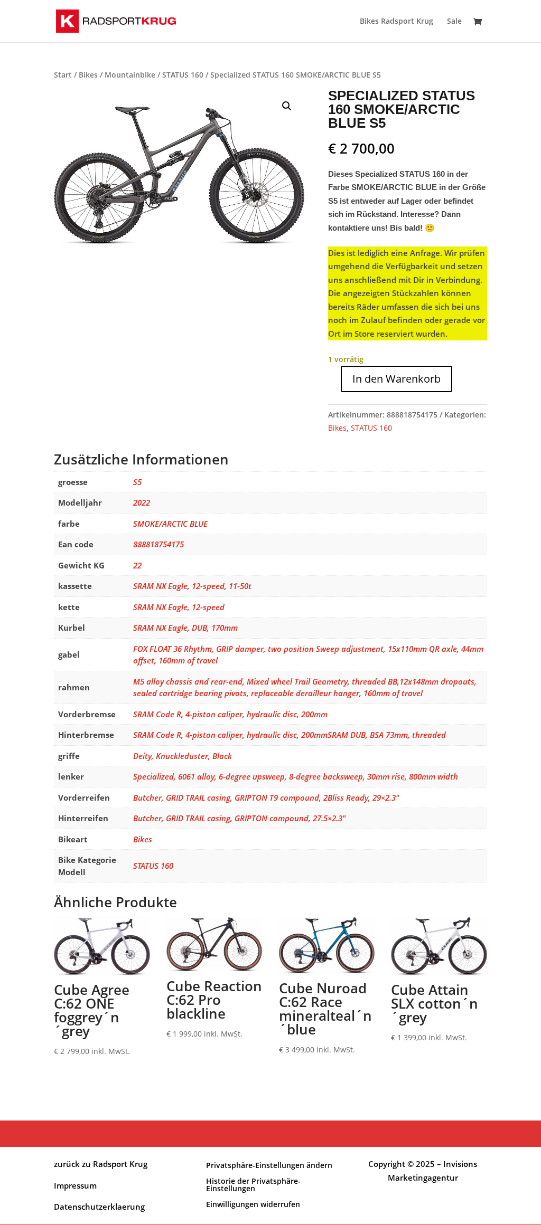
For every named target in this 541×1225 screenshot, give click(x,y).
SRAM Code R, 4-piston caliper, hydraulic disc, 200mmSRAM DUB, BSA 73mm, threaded (289, 734)
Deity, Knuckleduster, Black (182, 756)
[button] (286, 106)
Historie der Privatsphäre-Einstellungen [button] (253, 1184)
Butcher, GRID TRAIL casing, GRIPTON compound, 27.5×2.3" (239, 818)
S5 (137, 482)
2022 (141, 502)
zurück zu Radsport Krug (100, 1163)
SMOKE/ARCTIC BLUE (170, 523)
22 (137, 565)
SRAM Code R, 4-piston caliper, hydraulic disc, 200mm (230, 714)
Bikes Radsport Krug (396, 21)
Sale (454, 21)
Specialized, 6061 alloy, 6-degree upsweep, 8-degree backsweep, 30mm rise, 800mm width (295, 776)
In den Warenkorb (396, 379)
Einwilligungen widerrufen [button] (253, 1203)
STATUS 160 (182, 75)
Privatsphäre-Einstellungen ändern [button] (269, 1164)
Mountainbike (130, 75)
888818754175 (158, 544)
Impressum (75, 1185)
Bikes (88, 75)
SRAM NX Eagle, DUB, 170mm (185, 627)
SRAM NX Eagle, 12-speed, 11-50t (192, 586)
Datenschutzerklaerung (99, 1206)
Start (63, 75)
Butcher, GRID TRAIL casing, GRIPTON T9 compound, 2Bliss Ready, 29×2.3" (266, 797)
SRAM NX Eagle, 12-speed (179, 607)
